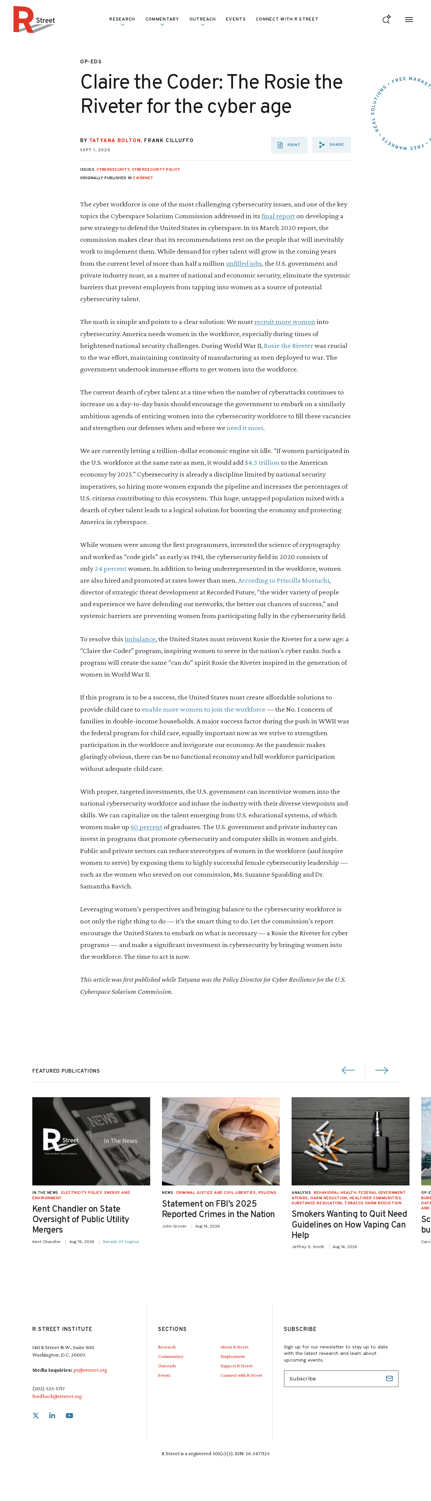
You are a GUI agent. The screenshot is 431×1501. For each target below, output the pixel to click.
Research (167, 1346)
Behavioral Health (335, 1192)
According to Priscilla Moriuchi (283, 580)
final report (278, 215)
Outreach (203, 19)
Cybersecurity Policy (156, 169)
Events (236, 19)
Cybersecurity (113, 169)
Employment (233, 1356)
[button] (331, 145)
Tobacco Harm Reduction (372, 1203)
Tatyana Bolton (115, 141)
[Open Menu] (409, 19)
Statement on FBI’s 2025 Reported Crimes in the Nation (218, 1209)
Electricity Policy (81, 1192)
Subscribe (390, 1378)
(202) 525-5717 (48, 1388)
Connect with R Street (287, 19)
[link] (35, 1416)
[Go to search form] (386, 19)
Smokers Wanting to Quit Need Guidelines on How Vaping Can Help (349, 1225)
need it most (245, 427)
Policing (267, 1192)
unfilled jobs (244, 263)
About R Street (234, 1346)
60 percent (146, 826)
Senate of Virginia (121, 1241)
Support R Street (237, 1365)
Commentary (170, 1356)
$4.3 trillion (262, 462)
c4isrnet (143, 178)
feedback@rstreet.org (57, 1396)
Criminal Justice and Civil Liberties (216, 1192)
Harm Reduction (328, 1198)
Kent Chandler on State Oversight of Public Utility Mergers (80, 1220)
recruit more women (284, 321)
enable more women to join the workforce (203, 709)
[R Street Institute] (34, 19)
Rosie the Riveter (288, 345)
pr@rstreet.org (90, 1370)
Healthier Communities (375, 1198)
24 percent (111, 568)
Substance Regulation (317, 1203)
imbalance (140, 638)
